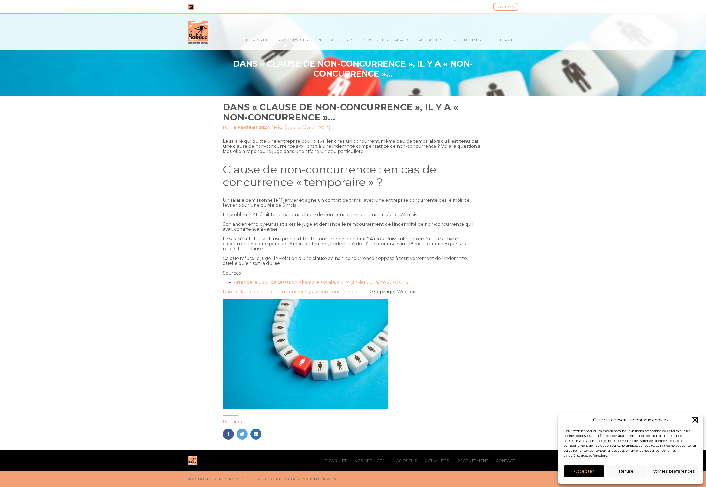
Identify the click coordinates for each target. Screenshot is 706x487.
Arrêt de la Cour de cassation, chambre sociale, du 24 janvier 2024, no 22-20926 (321, 282)
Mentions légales (237, 479)
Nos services (292, 39)
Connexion (506, 7)
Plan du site (200, 479)
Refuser (627, 471)
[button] (695, 420)
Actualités (430, 39)
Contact (503, 39)
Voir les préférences (674, 471)
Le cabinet (255, 39)
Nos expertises (335, 39)
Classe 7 (327, 479)
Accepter (584, 471)
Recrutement (468, 39)
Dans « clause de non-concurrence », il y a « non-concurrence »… (294, 291)
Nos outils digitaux (385, 39)
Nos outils (404, 460)
